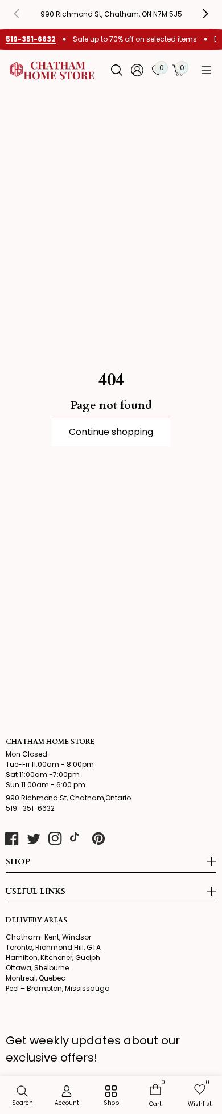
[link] (111, 1096)
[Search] (116, 70)
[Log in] (137, 70)
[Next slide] (197, 13)
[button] (206, 70)
